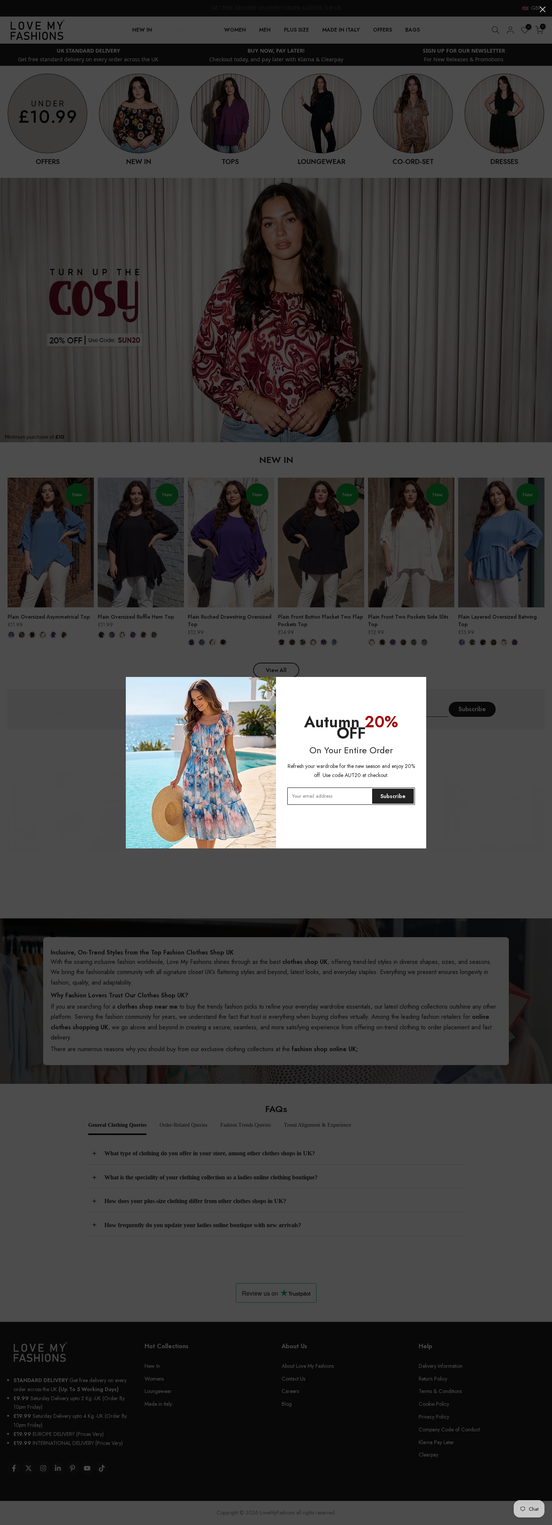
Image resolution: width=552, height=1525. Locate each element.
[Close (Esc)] (542, 9)
